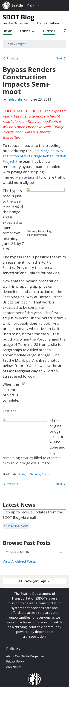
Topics (25, 31)
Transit (46, 474)
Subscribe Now (16, 526)
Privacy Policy (15, 661)
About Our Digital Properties (25, 656)
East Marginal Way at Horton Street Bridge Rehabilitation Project (34, 156)
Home (7, 31)
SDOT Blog (18, 17)
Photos (49, 31)
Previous (12, 58)
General (35, 474)
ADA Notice (13, 667)
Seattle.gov (10, 2)
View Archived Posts (19, 561)
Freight (23, 474)
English (31, 5)
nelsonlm (15, 99)
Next (59, 58)
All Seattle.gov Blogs (32, 581)
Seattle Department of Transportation (31, 23)
